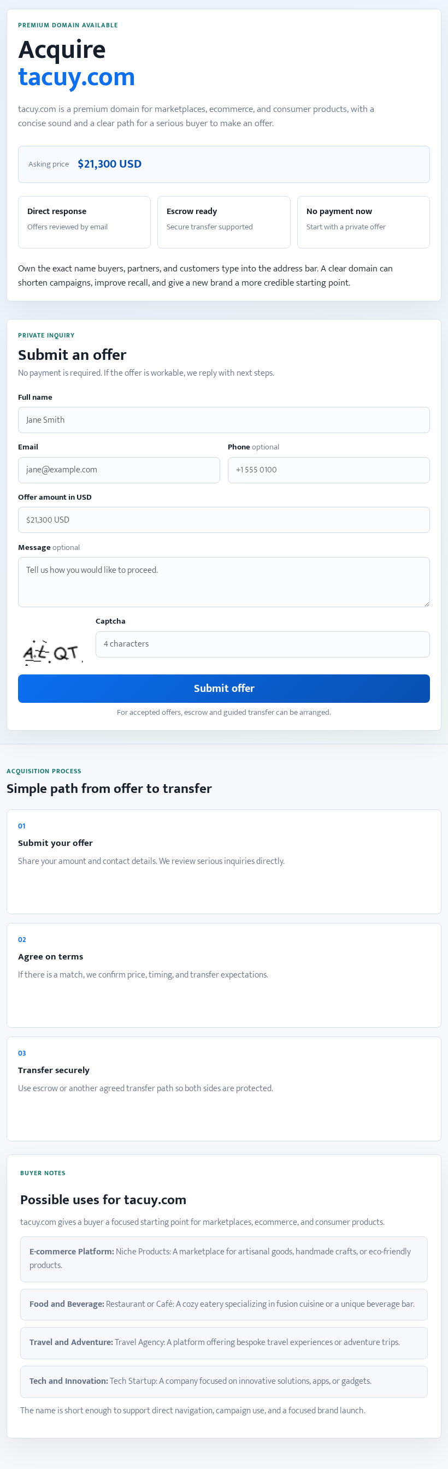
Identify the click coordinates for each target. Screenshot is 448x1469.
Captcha (111, 621)
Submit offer (224, 688)
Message (49, 548)
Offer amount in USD (55, 497)
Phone (253, 447)
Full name (35, 398)
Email (28, 447)
